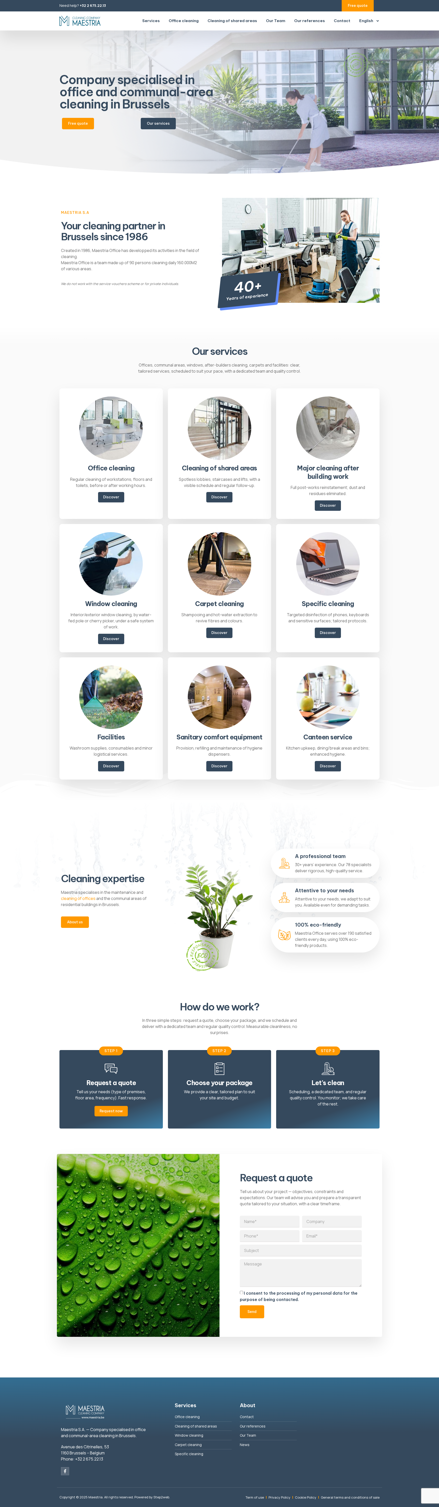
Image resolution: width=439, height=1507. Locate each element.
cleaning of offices (78, 898)
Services (151, 20)
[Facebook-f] (65, 1471)
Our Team (275, 20)
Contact (342, 20)
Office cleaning (184, 20)
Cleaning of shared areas (232, 20)
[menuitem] (369, 21)
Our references (309, 20)
